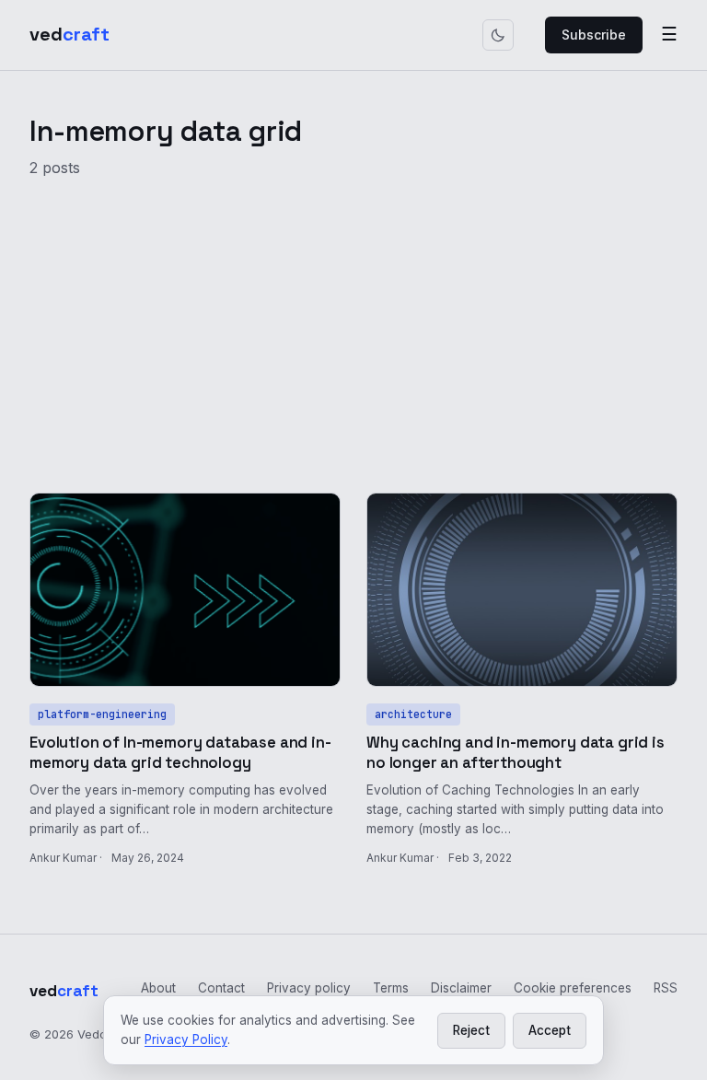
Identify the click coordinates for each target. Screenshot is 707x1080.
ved (69, 34)
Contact (221, 988)
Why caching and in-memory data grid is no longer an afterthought (515, 752)
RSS (666, 988)
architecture (413, 714)
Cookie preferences (573, 988)
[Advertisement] (353, 325)
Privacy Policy (186, 1039)
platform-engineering (102, 714)
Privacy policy (309, 988)
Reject (471, 1030)
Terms (391, 988)
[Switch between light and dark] (498, 35)
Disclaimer (461, 988)
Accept (549, 1030)
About (158, 988)
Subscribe (594, 34)
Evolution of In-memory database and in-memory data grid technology (180, 752)
